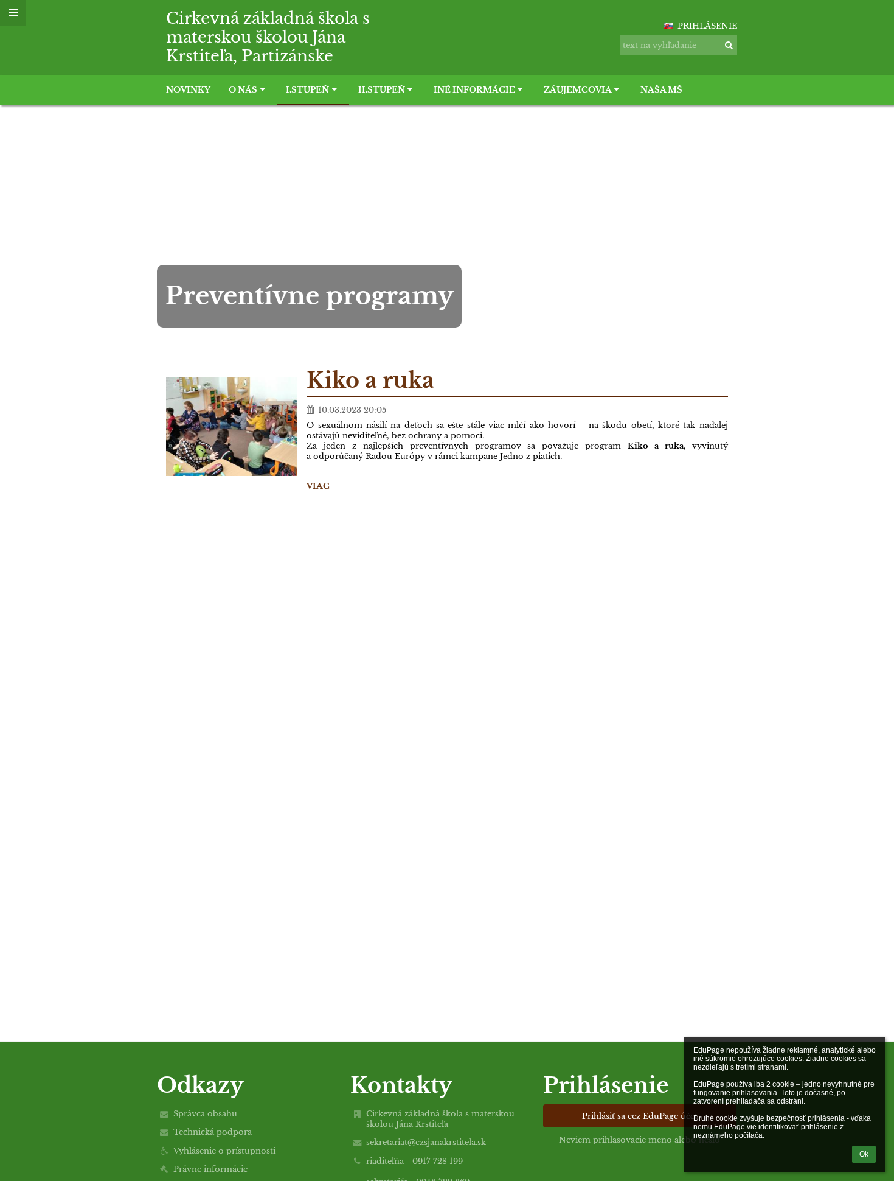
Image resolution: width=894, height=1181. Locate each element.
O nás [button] (243, 90)
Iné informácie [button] (474, 90)
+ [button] (650, 20)
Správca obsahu (205, 1114)
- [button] (654, 20)
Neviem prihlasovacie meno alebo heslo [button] (639, 1140)
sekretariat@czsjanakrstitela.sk (426, 1142)
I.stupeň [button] (307, 90)
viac (318, 486)
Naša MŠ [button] (661, 90)
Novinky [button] (188, 90)
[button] (657, 20)
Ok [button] (863, 1154)
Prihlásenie (707, 26)
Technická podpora (212, 1132)
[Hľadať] (729, 45)
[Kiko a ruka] (231, 426)
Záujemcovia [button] (578, 90)
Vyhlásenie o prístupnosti (224, 1151)
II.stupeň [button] (381, 90)
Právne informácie (210, 1169)
